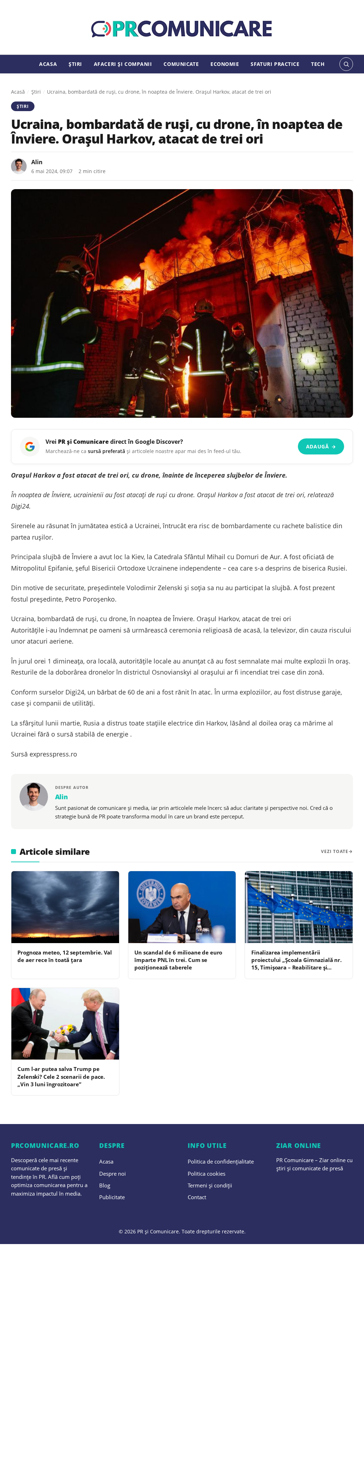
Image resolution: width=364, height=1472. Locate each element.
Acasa (48, 64)
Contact (197, 1197)
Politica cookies (206, 1173)
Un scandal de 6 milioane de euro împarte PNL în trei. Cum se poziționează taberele (178, 960)
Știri (75, 64)
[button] (346, 64)
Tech (318, 64)
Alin (37, 162)
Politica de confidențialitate (221, 1161)
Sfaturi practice (275, 64)
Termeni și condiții (210, 1185)
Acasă (18, 91)
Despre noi (112, 1173)
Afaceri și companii (123, 64)
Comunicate (181, 64)
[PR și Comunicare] (182, 29)
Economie (224, 64)
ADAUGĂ (321, 446)
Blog (104, 1185)
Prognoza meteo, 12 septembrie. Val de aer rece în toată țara (64, 956)
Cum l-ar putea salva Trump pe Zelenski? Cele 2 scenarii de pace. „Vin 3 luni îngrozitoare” (61, 1076)
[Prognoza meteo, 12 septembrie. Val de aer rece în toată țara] (65, 907)
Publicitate (112, 1197)
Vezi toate (334, 851)
